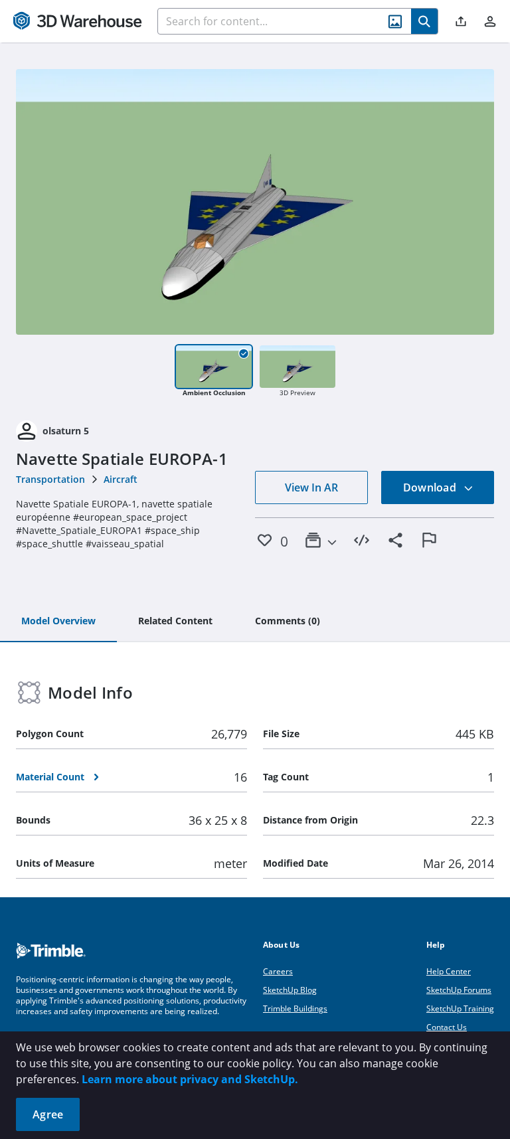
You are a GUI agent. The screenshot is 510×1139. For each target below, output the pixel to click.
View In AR (311, 487)
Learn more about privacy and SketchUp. (190, 1079)
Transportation (50, 479)
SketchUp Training (460, 1008)
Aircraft (120, 479)
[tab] (58, 621)
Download (431, 487)
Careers (278, 971)
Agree (48, 1114)
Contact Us (446, 1027)
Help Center (448, 971)
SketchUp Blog (290, 990)
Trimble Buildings (295, 1008)
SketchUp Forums (458, 990)
